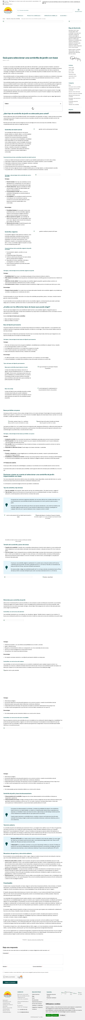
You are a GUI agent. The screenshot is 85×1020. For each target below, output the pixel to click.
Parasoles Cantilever (51, 997)
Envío (33, 998)
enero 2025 (71, 72)
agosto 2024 (72, 78)
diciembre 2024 (72, 74)
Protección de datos (37, 1003)
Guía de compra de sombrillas (13, 18)
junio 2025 (71, 71)
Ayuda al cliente (78, 11)
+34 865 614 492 (23, 1009)
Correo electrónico (37, 966)
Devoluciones (35, 1000)
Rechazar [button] (55, 1015)
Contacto (6, 1)
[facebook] (44, 3)
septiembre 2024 (72, 76)
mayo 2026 (71, 67)
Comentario (6, 953)
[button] (60, 103)
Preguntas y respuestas (37, 1007)
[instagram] (45, 3)
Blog (42, 939)
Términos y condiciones (37, 1005)
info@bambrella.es (8, 4)
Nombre (5, 966)
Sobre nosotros (35, 994)
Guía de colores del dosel (74, 91)
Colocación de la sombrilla (74, 86)
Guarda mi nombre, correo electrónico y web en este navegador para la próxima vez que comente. (26, 972)
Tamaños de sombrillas (74, 104)
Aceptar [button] (49, 1015)
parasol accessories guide (74, 112)
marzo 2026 (71, 69)
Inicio (4, 18)
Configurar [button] (62, 1015)
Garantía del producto (37, 1001)
